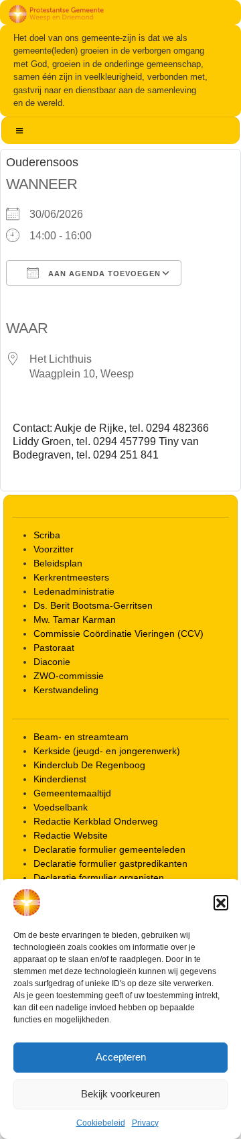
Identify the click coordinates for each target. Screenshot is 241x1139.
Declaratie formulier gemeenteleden (109, 849)
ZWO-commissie (68, 675)
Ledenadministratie (73, 591)
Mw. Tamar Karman (74, 619)
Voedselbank (60, 807)
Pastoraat (53, 647)
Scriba (46, 535)
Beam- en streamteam (81, 736)
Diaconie (51, 661)
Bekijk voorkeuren (120, 1093)
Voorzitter (53, 549)
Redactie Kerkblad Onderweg (95, 821)
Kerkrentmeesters (71, 577)
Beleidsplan (57, 563)
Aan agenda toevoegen (103, 273)
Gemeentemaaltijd (72, 793)
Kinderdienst (59, 779)
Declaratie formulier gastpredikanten (110, 863)
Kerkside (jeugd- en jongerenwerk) (106, 750)
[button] (221, 902)
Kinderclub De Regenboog (89, 765)
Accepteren (121, 1057)
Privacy (145, 1123)
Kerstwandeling (65, 689)
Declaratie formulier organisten (98, 877)
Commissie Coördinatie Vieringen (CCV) (118, 633)
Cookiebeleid (100, 1123)
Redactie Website (70, 835)
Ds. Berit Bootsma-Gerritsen (93, 605)
